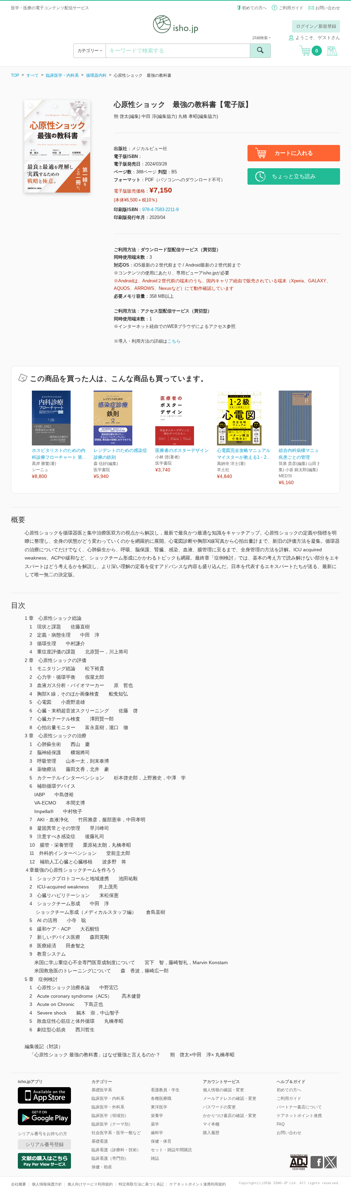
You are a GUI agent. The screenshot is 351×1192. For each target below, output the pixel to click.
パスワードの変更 (219, 1107)
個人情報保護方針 (47, 1184)
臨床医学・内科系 (62, 75)
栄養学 (157, 1115)
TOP (15, 75)
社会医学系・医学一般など (116, 1132)
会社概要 (18, 1184)
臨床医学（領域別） (110, 1115)
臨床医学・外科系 (108, 1107)
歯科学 (157, 1132)
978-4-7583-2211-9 (160, 209)
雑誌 (155, 1158)
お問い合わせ (327, 7)
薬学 (155, 1124)
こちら (174, 341)
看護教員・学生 (165, 1089)
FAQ (281, 1124)
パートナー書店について (299, 1107)
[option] (63, 435)
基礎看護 (100, 1141)
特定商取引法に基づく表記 (141, 1184)
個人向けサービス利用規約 (90, 1184)
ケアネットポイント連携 (299, 1115)
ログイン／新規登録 (316, 26)
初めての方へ (254, 7)
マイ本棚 (211, 1124)
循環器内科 (96, 75)
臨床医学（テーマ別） (112, 1124)
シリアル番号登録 (44, 1144)
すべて (32, 75)
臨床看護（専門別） (110, 1158)
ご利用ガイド (291, 7)
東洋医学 (159, 1107)
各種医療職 (161, 1098)
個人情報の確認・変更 (223, 1089)
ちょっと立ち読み (294, 176)
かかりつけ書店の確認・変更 (229, 1115)
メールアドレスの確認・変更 (229, 1098)
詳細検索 (261, 38)
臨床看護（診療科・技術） (116, 1149)
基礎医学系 (102, 1089)
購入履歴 (211, 1132)
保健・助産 (102, 1167)
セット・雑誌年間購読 (171, 1149)
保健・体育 (161, 1141)
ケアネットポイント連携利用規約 (197, 1184)
